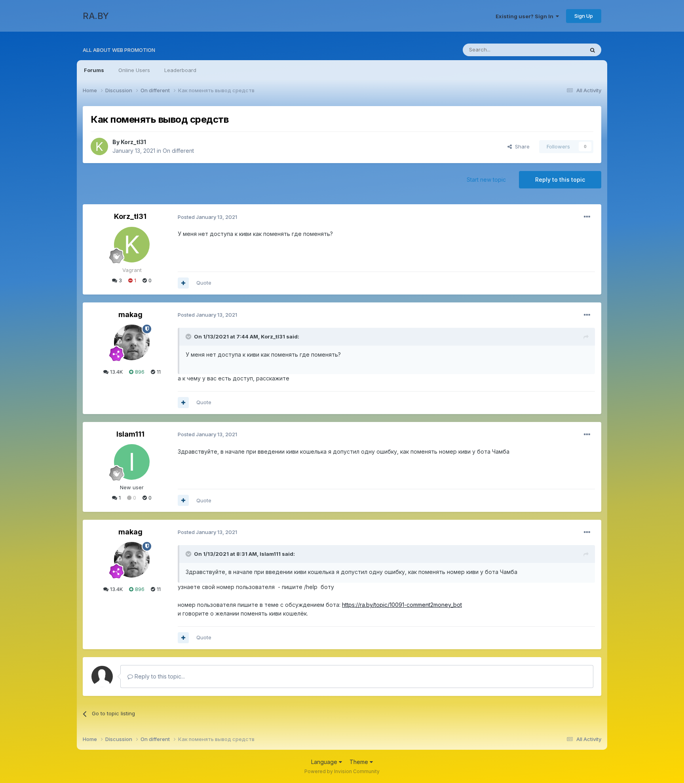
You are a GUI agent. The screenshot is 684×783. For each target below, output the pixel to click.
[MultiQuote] (183, 283)
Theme (360, 761)
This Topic (560, 50)
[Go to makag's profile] (132, 342)
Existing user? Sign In (526, 16)
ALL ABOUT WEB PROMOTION (119, 50)
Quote (203, 282)
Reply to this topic (560, 179)
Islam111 (130, 434)
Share (521, 146)
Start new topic (486, 179)
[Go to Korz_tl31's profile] (99, 146)
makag (130, 314)
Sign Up (583, 16)
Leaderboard (180, 70)
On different (178, 150)
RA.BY (96, 16)
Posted (207, 217)
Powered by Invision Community (342, 771)
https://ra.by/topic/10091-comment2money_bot (402, 604)
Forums (94, 70)
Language (325, 761)
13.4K (115, 372)
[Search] (592, 50)
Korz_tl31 (133, 142)
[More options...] (587, 217)
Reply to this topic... (159, 676)
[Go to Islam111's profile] (132, 462)
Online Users (134, 70)
